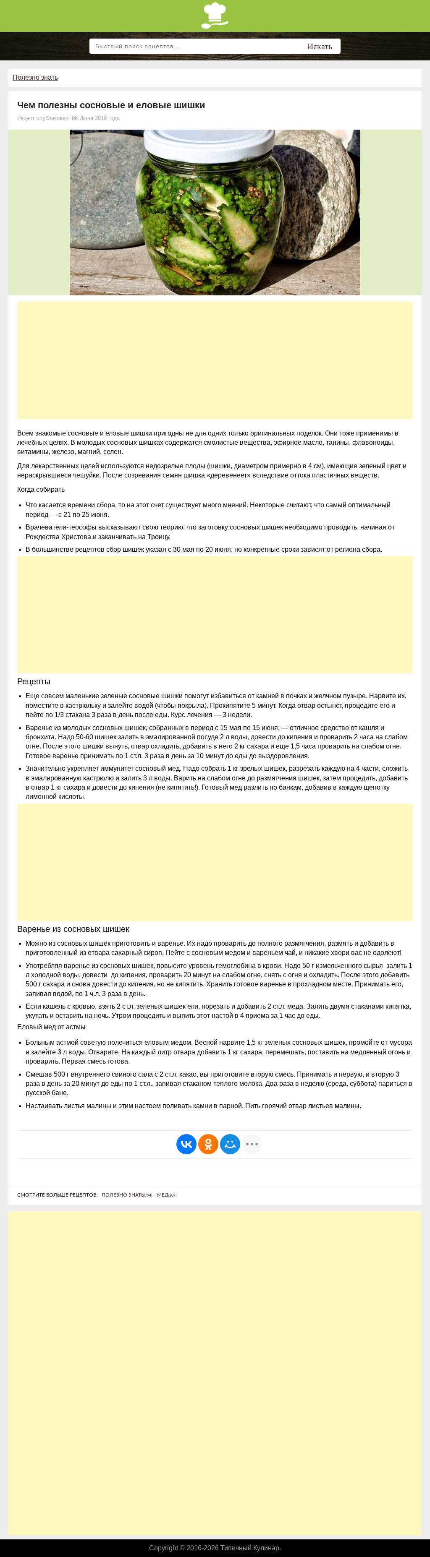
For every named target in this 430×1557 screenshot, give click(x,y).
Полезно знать (35, 77)
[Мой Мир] (230, 1144)
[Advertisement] (215, 360)
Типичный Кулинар (249, 1548)
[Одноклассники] (208, 1144)
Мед (166, 1194)
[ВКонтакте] (186, 1144)
